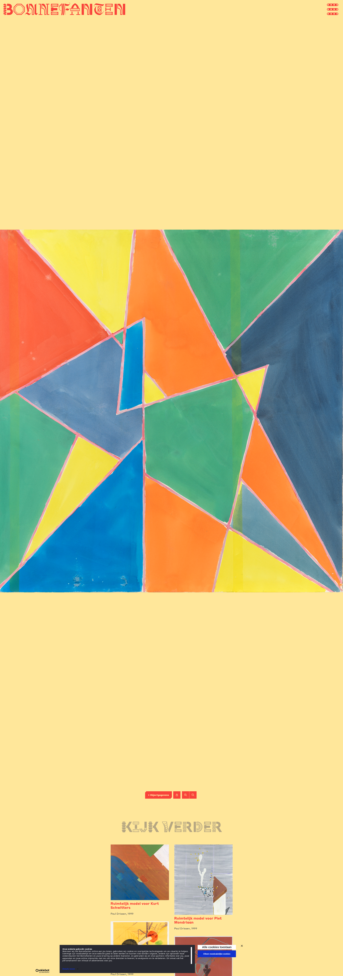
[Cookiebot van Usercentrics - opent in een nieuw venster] (42, 971)
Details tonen (68, 969)
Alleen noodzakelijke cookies (216, 954)
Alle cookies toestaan (217, 947)
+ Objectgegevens (158, 794)
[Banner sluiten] (242, 946)
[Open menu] (338, 9)
